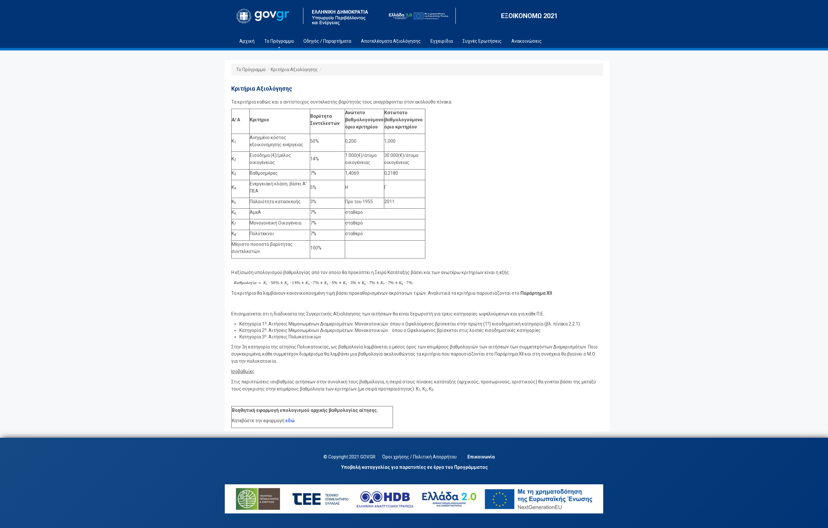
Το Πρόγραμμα (251, 69)
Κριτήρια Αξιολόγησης (294, 69)
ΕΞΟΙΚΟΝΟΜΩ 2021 (529, 16)
